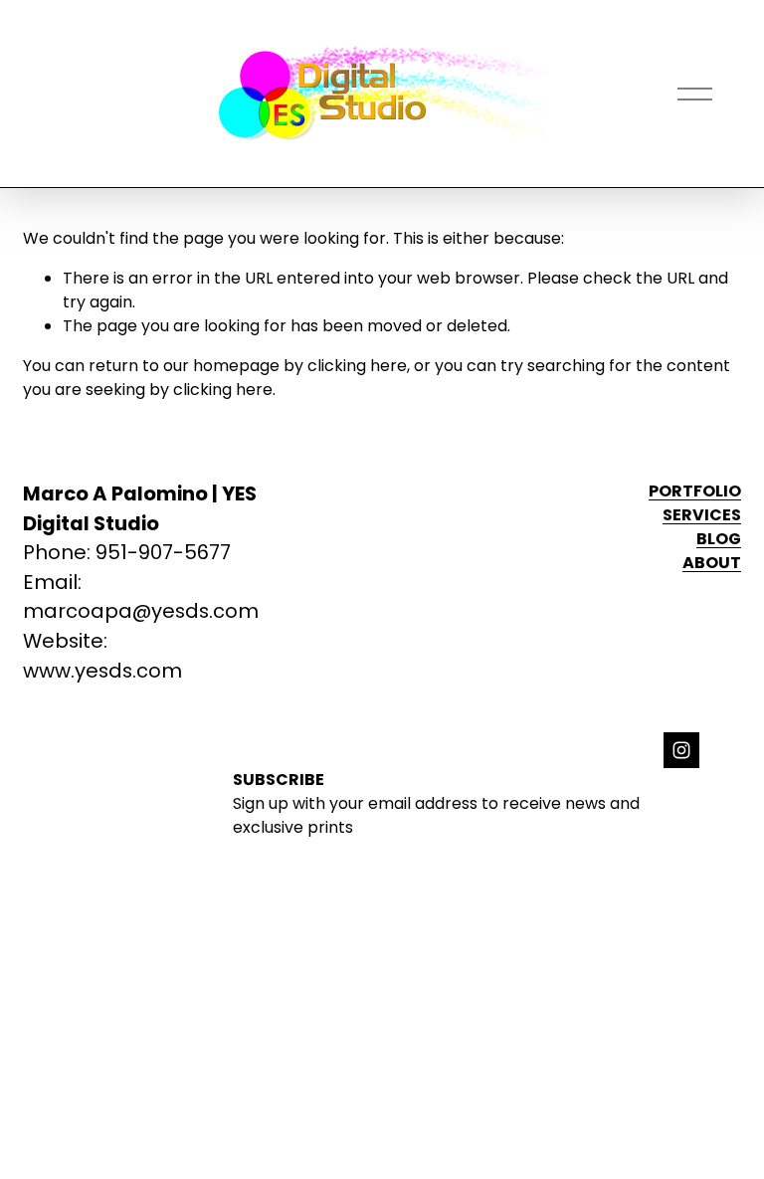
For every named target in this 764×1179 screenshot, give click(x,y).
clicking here (357, 365)
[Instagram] (681, 750)
